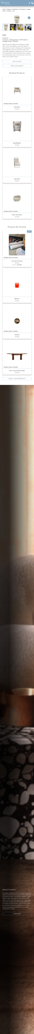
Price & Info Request (17, 66)
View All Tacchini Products (17, 378)
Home (4, 9)
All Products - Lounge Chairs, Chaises (15, 40)
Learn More (17, 913)
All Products (22, 9)
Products (9, 9)
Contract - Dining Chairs (10, 40)
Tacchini (5, 38)
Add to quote (17, 61)
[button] (29, 3)
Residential (15, 9)
